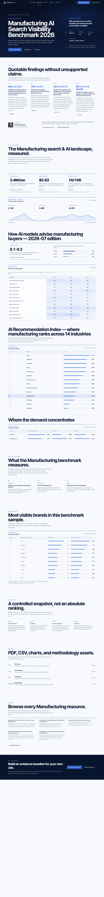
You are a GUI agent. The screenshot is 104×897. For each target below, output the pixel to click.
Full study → (12, 114)
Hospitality (29, 408)
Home (9, 14)
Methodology (27, 49)
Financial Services (31, 379)
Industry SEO (16, 14)
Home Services (30, 371)
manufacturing (13, 438)
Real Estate (29, 375)
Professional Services (32, 387)
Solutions (32, 2)
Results (46, 2)
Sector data (37, 49)
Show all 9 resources (15, 745)
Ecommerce (29, 404)
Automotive (29, 363)
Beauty (28, 367)
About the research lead (63, 127)
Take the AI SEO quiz (89, 767)
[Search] (75, 2)
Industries (39, 2)
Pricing (51, 2)
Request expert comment (48, 127)
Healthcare (29, 359)
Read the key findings (15, 49)
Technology (29, 400)
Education (29, 392)
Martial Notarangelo (20, 125)
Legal (28, 355)
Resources (58, 2)
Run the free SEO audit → (74, 767)
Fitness (28, 383)
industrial (11, 434)
